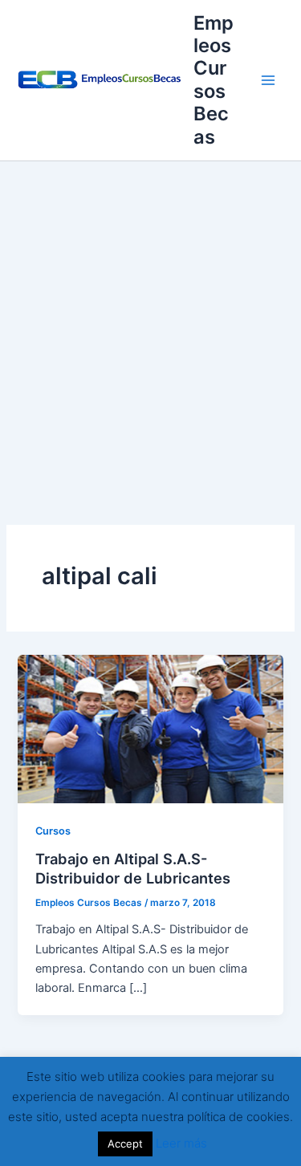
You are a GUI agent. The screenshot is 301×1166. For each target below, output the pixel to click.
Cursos (53, 831)
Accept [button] (125, 1143)
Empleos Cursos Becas (213, 79)
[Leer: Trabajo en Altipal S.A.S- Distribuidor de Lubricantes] (150, 728)
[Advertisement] (150, 319)
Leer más (181, 1143)
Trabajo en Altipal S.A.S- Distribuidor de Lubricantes (132, 868)
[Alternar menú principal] (268, 80)
